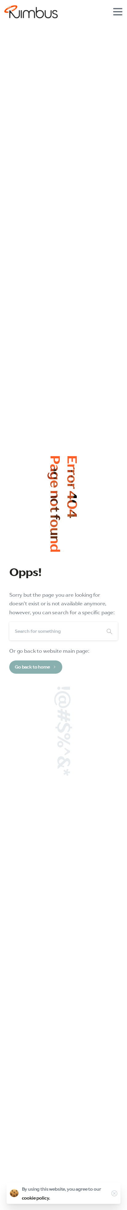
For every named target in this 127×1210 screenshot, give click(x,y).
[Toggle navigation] (118, 11)
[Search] (109, 631)
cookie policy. (36, 1198)
